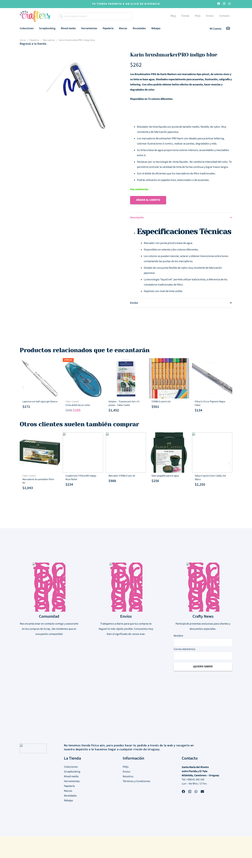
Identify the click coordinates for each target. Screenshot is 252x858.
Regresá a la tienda (33, 44)
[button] (36, 28)
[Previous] (23, 387)
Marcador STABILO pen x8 (122, 476)
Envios (126, 771)
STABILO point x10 (161, 401)
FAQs (126, 767)
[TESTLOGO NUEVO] (35, 17)
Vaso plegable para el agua (165, 476)
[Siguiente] (229, 387)
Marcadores (49, 40)
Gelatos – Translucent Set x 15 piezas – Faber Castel (124, 403)
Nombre (178, 636)
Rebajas (68, 800)
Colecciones (71, 767)
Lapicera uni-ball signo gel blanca (39, 401)
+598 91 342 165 (195, 779)
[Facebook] (218, 4)
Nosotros (128, 776)
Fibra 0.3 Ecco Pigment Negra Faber (210, 403)
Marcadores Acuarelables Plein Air (38, 481)
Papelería (34, 40)
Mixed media (71, 776)
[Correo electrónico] (202, 792)
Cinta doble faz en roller (77, 405)
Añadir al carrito (148, 200)
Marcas (68, 791)
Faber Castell (72, 401)
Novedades (70, 796)
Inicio (23, 40)
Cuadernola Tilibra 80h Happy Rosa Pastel (80, 477)
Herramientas (72, 781)
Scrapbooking (72, 771)
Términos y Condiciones (136, 781)
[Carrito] (228, 29)
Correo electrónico (184, 649)
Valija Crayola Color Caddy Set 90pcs (210, 477)
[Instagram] (224, 4)
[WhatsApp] (229, 4)
